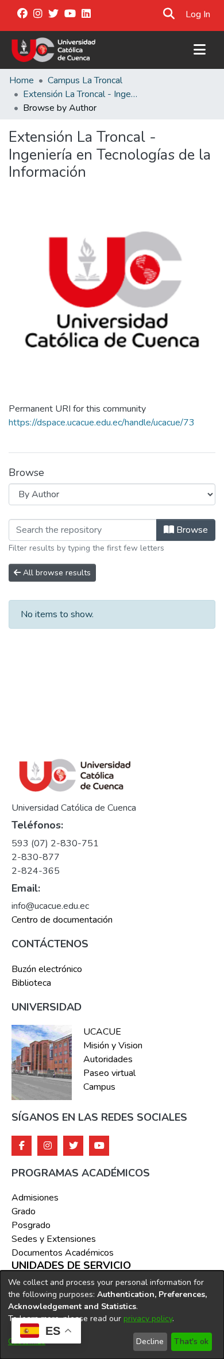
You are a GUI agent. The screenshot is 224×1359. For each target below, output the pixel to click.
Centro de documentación (62, 919)
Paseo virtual (109, 1073)
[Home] (54, 50)
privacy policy (147, 1318)
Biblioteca (31, 983)
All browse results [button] (56, 572)
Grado (23, 1211)
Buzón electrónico (46, 969)
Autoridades (108, 1059)
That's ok (191, 1341)
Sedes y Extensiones (53, 1239)
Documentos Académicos (62, 1252)
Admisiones (35, 1197)
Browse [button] (191, 530)
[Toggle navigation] (199, 50)
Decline (150, 1341)
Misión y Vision (112, 1045)
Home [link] (21, 80)
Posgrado (31, 1225)
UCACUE (102, 1031)
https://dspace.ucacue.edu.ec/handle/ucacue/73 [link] (102, 422)
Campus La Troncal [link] (85, 80)
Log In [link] (198, 14)
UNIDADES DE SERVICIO (71, 1266)
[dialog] (112, 1315)
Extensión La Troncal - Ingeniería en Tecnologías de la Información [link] (80, 94)
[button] (168, 14)
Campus (99, 1087)
